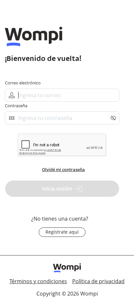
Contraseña (16, 106)
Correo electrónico (23, 83)
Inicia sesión (57, 188)
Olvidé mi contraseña (63, 169)
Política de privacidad (98, 281)
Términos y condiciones (38, 281)
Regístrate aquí (62, 232)
